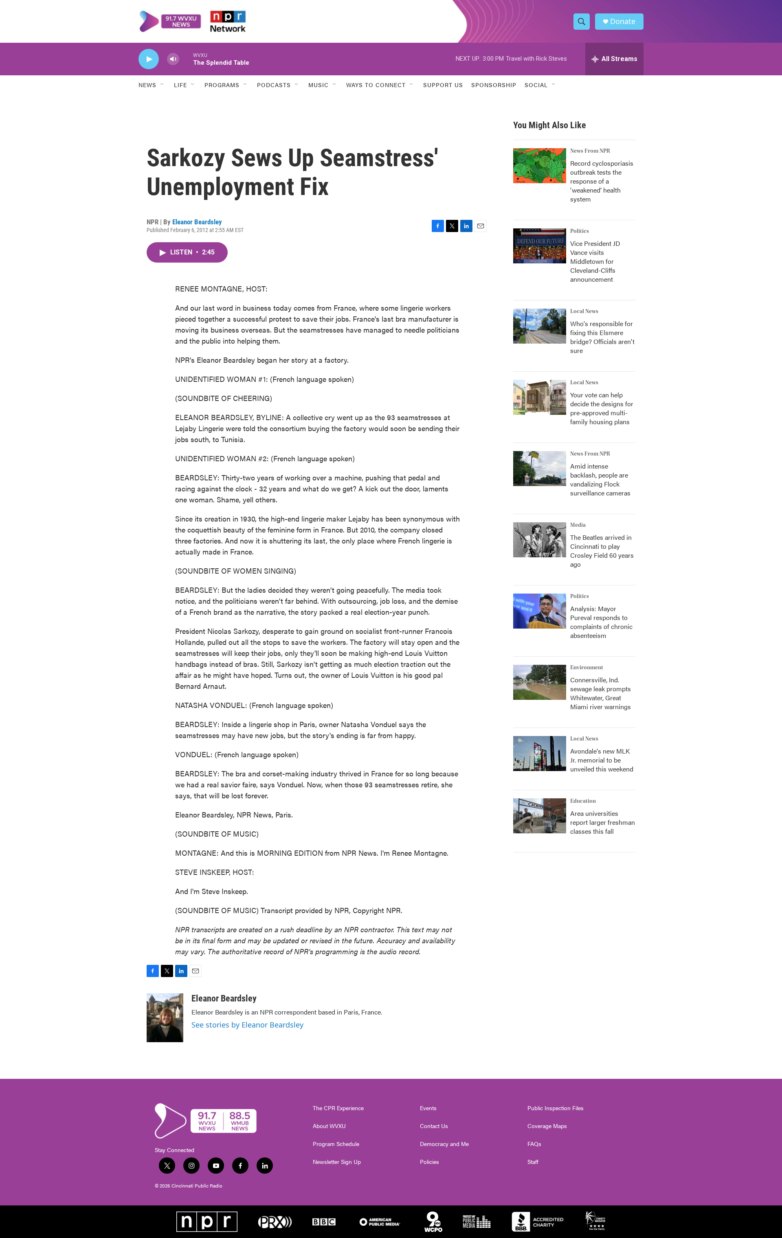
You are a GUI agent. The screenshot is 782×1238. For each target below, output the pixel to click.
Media (578, 525)
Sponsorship (493, 85)
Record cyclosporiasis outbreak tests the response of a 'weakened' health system (601, 181)
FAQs (534, 1144)
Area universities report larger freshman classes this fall (602, 822)
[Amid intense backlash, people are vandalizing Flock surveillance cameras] (539, 468)
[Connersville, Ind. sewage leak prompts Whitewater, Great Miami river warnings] (539, 682)
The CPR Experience (338, 1108)
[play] (148, 59)
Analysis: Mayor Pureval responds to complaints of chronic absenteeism (601, 622)
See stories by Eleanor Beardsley (247, 1025)
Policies (429, 1162)
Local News (584, 311)
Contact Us (434, 1126)
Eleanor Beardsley (197, 222)
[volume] (173, 59)
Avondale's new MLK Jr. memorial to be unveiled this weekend (601, 759)
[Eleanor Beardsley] (165, 1017)
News (147, 85)
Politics (579, 231)
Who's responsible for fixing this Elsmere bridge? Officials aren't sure (602, 337)
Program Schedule (336, 1144)
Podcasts (274, 85)
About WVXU (329, 1126)
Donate (622, 21)
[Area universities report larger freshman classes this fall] (539, 815)
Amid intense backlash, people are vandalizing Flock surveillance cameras (600, 479)
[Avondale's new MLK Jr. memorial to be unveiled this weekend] (539, 753)
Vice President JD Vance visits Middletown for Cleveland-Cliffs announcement (595, 261)
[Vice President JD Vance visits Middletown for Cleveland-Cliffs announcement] (539, 245)
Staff (532, 1162)
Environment (586, 667)
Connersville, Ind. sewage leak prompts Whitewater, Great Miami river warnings (600, 693)
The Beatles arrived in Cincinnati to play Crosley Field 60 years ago (602, 550)
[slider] (186, 59)
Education (583, 801)
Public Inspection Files (555, 1108)
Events (428, 1108)
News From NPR (590, 151)
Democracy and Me (444, 1144)
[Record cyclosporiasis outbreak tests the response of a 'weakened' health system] (539, 165)
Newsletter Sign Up (337, 1162)
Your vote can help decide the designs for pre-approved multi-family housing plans (601, 408)
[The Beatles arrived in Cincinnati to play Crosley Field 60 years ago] (539, 539)
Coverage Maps (547, 1126)
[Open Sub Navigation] (162, 84)
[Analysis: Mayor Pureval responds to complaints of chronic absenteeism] (539, 611)
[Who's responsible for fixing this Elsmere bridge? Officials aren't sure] (539, 326)
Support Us (443, 85)
